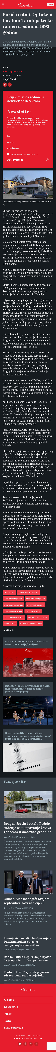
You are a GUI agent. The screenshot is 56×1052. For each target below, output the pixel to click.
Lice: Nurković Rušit (13, 599)
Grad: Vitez (9, 593)
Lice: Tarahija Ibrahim (14, 617)
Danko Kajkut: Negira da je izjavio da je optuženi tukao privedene (27, 958)
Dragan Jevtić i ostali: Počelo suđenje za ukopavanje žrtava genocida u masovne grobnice (27, 827)
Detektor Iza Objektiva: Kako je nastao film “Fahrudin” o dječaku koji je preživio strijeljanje (28, 688)
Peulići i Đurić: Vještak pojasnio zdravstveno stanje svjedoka (26, 973)
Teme (7, 1020)
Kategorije (11, 1006)
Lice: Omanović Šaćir (35, 599)
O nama (9, 999)
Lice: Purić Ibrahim (35, 605)
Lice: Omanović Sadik (13, 605)
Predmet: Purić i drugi (37, 617)
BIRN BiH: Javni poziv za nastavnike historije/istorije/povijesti (26, 643)
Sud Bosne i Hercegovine (31, 623)
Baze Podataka (13, 1027)
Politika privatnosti (35, 1038)
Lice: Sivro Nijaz (33, 611)
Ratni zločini (10, 623)
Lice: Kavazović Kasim (28, 593)
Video (50, 4)
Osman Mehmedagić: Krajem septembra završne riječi (26, 901)
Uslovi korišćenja (20, 1038)
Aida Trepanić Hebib (13, 71)
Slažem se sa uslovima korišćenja (24, 154)
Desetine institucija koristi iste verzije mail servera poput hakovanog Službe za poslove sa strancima (28, 735)
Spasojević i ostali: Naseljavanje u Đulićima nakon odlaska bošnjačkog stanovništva (27, 941)
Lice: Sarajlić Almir (13, 611)
